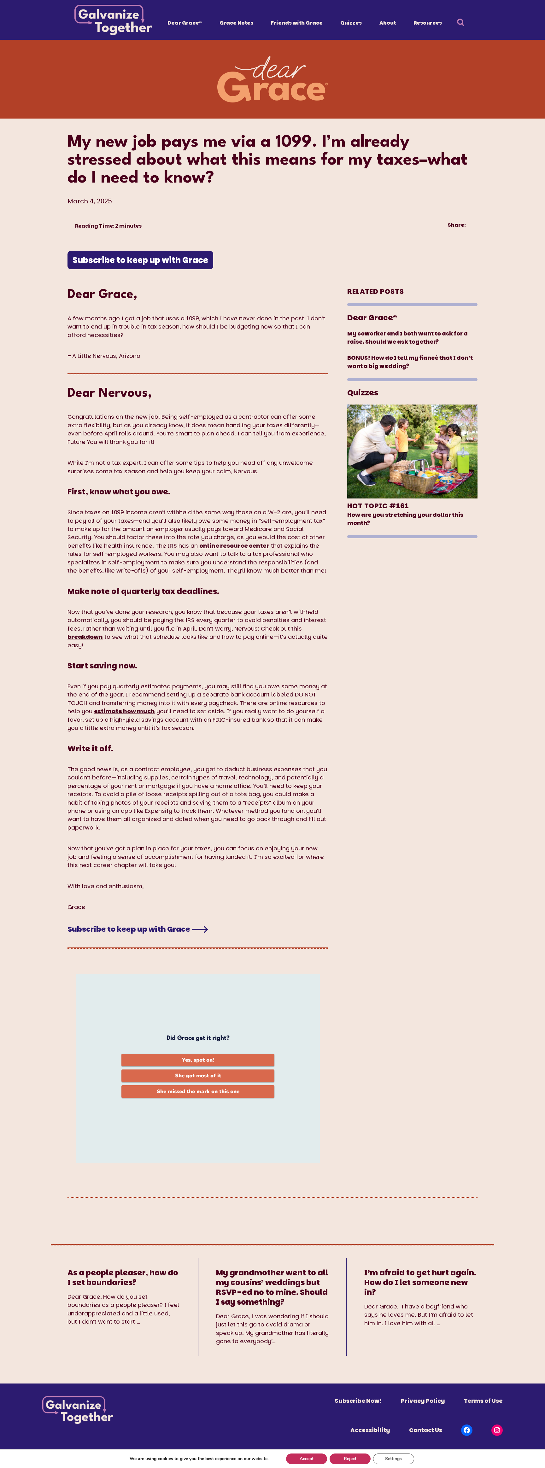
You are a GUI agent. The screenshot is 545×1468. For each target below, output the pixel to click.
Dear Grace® (184, 22)
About (387, 22)
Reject (350, 1459)
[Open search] (464, 23)
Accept (307, 1459)
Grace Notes (236, 22)
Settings (393, 1459)
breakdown (85, 637)
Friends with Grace (297, 22)
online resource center (234, 546)
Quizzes (351, 22)
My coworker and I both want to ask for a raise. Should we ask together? (407, 337)
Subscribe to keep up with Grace (140, 260)
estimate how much (124, 711)
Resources (427, 22)
